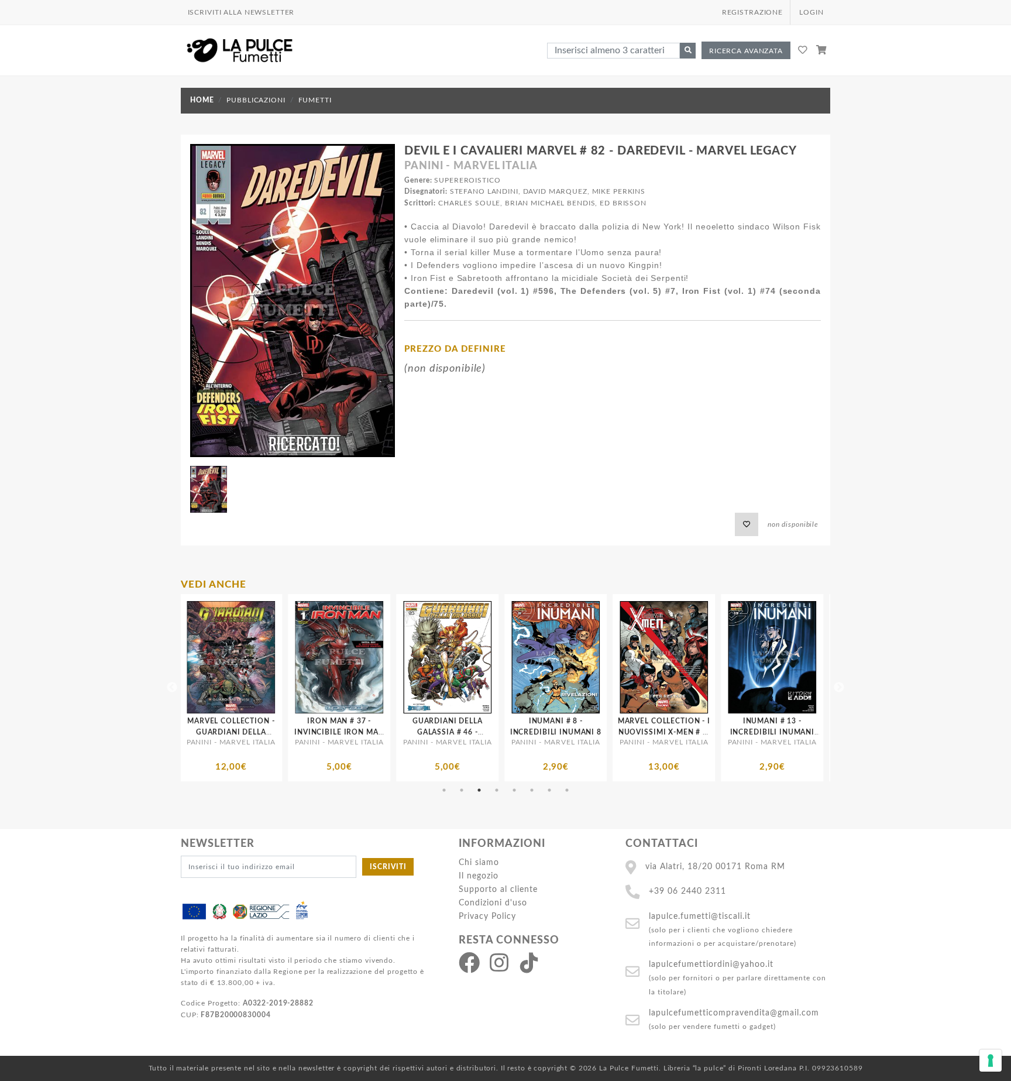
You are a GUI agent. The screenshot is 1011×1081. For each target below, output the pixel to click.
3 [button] (479, 790)
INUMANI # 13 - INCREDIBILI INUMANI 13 (584, 732)
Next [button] (839, 688)
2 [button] (461, 790)
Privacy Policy (487, 916)
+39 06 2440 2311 (687, 891)
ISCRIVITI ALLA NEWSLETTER (241, 12)
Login (811, 12)
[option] (260, 687)
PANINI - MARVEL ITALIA (470, 166)
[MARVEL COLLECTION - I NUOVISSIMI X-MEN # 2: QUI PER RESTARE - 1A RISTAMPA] (476, 657)
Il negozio (478, 875)
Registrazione (752, 12)
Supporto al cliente (498, 889)
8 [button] (567, 790)
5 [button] (514, 790)
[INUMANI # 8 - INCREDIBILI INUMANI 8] (368, 657)
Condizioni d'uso (493, 902)
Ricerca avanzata (746, 50)
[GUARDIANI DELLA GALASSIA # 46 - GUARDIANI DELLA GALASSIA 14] (260, 657)
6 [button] (532, 790)
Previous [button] (172, 688)
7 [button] (549, 790)
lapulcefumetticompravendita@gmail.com (734, 1012)
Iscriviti (388, 866)
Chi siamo (479, 862)
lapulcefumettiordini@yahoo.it (711, 964)
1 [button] (444, 790)
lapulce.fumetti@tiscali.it (700, 916)
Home (202, 100)
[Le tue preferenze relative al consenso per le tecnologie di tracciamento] (990, 1060)
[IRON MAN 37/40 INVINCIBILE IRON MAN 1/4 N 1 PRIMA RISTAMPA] (693, 657)
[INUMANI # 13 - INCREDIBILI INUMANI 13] (584, 657)
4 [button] (497, 790)
